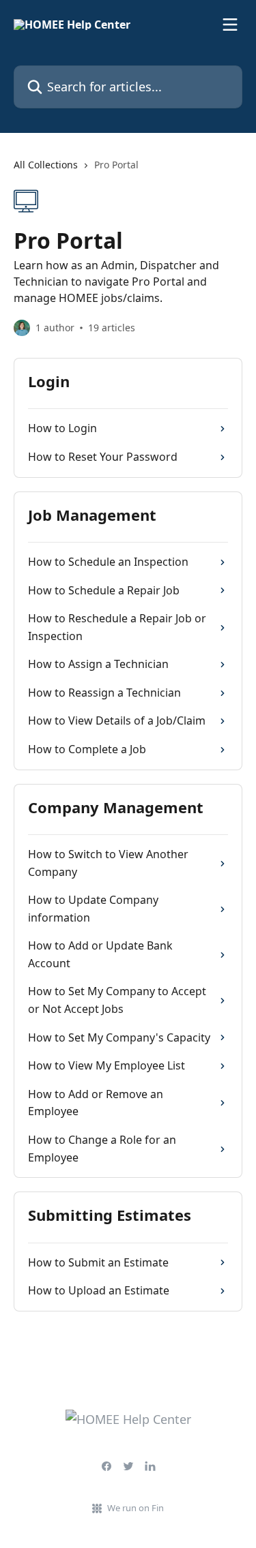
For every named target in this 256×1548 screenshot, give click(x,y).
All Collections (46, 164)
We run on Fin (135, 1508)
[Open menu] (230, 24)
